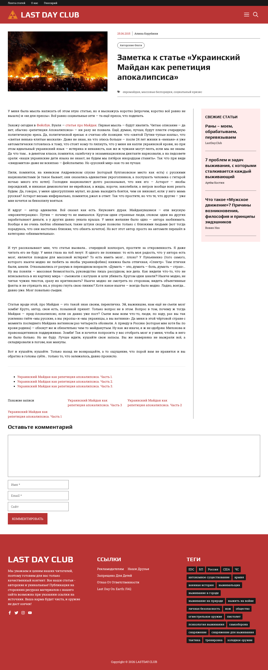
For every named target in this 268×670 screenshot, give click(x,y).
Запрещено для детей (114, 575)
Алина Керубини (146, 33)
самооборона (238, 624)
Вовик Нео (212, 228)
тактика (194, 640)
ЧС (237, 569)
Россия (213, 569)
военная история (201, 585)
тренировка (213, 640)
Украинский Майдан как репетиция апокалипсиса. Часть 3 (95, 402)
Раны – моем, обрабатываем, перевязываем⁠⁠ (221, 131)
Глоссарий (50, 3)
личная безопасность (204, 608)
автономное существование (209, 577)
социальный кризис (188, 92)
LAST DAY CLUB (50, 14)
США (226, 569)
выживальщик (229, 585)
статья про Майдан (81, 125)
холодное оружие (240, 640)
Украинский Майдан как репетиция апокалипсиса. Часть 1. (65, 377)
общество (243, 608)
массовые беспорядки (156, 92)
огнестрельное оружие (205, 616)
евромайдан (131, 92)
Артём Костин (214, 182)
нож (228, 608)
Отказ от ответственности (118, 582)
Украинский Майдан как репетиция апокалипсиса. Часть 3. (65, 386)
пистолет (234, 616)
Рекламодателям (110, 569)
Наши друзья (138, 569)
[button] (255, 15)
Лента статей (16, 3)
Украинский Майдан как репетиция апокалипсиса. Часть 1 (35, 414)
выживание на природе (206, 601)
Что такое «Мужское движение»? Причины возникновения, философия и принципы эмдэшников (230, 210)
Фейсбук (43, 125)
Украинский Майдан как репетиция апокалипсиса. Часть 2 (155, 402)
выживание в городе (204, 593)
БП (201, 569)
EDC (191, 569)
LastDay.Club (213, 143)
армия (239, 577)
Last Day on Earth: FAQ (114, 589)
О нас (34, 3)
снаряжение (198, 632)
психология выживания (206, 624)
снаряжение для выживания (232, 632)
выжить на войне (241, 601)
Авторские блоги (131, 45)
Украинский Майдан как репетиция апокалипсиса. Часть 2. (65, 381)
